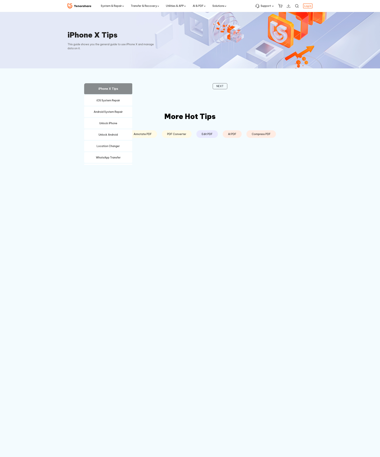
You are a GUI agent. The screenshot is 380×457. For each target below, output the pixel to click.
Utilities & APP (175, 6)
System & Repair (111, 6)
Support (266, 6)
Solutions (218, 6)
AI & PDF (198, 6)
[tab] (108, 89)
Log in (307, 5)
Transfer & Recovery (144, 6)
